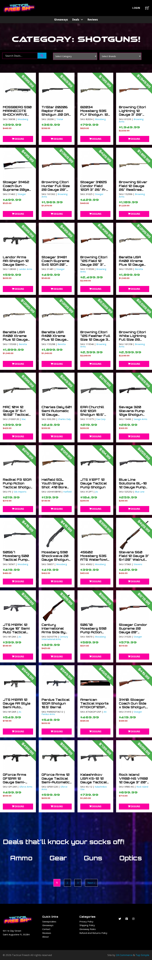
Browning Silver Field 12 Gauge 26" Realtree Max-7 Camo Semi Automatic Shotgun (133, 191)
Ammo (21, 858)
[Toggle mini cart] (147, 8)
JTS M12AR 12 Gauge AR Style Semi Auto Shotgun (16, 705)
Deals (75, 19)
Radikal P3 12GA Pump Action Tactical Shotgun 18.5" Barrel (18, 485)
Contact (46, 929)
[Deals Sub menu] (82, 19)
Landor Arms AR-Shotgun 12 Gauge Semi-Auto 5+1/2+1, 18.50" (16, 264)
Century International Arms (55, 638)
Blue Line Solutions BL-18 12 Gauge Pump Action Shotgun (133, 485)
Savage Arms (140, 419)
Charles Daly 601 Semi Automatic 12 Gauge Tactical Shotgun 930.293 (57, 414)
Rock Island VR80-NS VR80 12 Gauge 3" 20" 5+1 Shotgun (133, 780)
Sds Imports (20, 491)
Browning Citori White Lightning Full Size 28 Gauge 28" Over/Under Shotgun (132, 341)
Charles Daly (64, 419)
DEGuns (19, 138)
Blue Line (139, 491)
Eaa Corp (101, 419)
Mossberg (23, 119)
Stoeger (22, 194)
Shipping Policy (87, 925)
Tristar (59, 119)
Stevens (138, 564)
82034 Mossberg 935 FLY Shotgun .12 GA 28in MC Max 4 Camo (94, 114)
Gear (58, 858)
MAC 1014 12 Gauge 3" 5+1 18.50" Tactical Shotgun (16, 412)
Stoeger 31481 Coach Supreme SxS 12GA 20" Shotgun (55, 262)
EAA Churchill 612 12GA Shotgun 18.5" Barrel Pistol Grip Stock (95, 414)
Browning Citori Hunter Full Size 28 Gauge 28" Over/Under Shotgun (56, 189)
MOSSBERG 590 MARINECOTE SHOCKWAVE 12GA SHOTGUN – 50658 (17, 114)
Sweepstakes (49, 921)
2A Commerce (124, 955)
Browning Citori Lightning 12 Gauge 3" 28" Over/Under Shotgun (132, 114)
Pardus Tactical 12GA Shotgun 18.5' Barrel (56, 703)
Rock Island (142, 786)
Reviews (92, 19)
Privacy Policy (86, 921)
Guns (93, 858)
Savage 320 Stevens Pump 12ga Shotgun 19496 (131, 412)
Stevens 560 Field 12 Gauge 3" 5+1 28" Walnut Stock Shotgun (134, 557)
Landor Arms (25, 269)
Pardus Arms (48, 714)
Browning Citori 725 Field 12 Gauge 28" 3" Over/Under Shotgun (93, 264)
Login (136, 8)
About (45, 936)
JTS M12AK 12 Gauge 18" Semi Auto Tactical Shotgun (16, 630)
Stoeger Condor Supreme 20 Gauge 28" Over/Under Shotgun (133, 632)
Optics (130, 858)
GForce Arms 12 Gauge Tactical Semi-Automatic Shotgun (56, 780)
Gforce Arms (25, 786)
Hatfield (67, 491)
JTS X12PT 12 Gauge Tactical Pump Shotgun (93, 483)
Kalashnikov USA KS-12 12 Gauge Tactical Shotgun (93, 780)
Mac (24, 419)
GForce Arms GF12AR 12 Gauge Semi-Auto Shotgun (15, 780)
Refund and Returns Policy (93, 932)
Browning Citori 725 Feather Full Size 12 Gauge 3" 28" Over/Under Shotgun (95, 339)
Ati (105, 711)
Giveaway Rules (87, 929)
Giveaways (61, 19)
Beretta (139, 269)
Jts (96, 491)
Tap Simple (142, 955)
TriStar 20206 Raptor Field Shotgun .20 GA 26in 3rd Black (55, 112)
